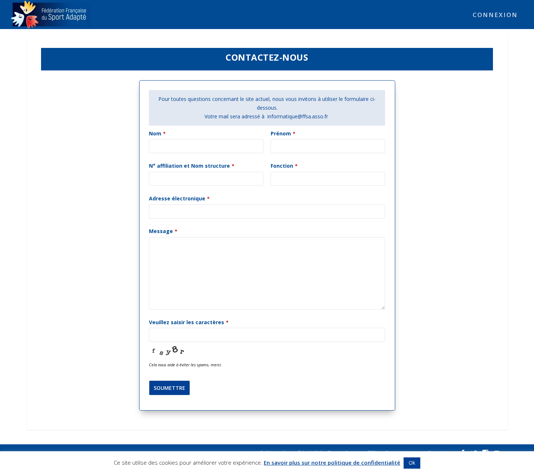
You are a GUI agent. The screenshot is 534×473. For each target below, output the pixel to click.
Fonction (284, 165)
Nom (157, 133)
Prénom (283, 133)
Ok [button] (412, 462)
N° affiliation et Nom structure (191, 165)
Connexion (495, 15)
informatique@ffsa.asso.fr (298, 116)
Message (163, 231)
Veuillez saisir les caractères (188, 322)
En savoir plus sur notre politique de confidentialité (332, 462)
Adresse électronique (179, 198)
